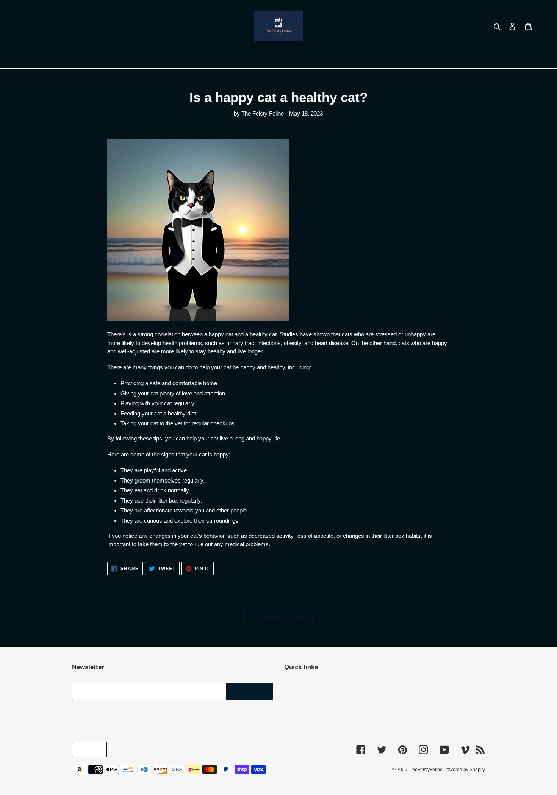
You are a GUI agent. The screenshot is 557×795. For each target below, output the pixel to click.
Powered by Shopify (464, 769)
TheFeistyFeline (427, 769)
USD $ (87, 749)
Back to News (284, 617)
